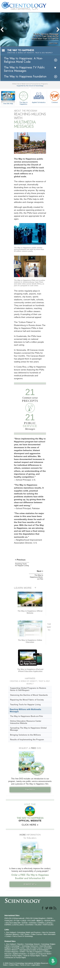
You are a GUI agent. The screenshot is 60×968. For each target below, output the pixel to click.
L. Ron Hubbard (10, 932)
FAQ (22, 934)
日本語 (23, 920)
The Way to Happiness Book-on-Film (26, 716)
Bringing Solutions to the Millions (25, 735)
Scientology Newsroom (30, 946)
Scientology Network (32, 944)
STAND (22, 952)
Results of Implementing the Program (27, 739)
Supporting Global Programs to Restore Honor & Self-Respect (28, 689)
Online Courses (36, 934)
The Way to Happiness (23, 103)
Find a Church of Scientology (23, 936)
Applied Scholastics (39, 102)
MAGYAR (17, 923)
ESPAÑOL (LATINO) (45, 923)
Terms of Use (25, 965)
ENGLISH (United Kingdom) (35, 918)
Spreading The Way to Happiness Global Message (28, 729)
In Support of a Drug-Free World (39, 954)
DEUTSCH (9, 923)
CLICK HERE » (30, 824)
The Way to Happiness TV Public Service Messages (24, 69)
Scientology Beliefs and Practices (29, 932)
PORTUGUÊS (48, 925)
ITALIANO (38, 925)
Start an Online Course (34, 948)
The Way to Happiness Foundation (25, 76)
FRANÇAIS (9, 920)
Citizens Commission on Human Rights (26, 956)
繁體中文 (40, 920)
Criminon (47, 952)
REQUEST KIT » (30, 884)
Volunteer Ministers (12, 934)
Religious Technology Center (15, 948)
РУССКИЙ (31, 920)
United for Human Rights (13, 955)
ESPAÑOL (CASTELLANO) (14, 925)
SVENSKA (32, 923)
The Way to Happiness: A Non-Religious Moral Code (23, 60)
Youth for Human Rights (31, 955)
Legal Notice (35, 965)
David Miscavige (45, 946)
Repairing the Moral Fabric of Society (27, 700)
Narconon (8, 954)
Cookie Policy (14, 965)
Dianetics (20, 944)
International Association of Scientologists (33, 950)
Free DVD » (30, 789)
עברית (16, 920)
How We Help (8, 104)
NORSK (25, 923)
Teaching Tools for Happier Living (25, 704)
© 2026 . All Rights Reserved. (26, 963)
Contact (8, 936)
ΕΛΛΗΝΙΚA (29, 925)
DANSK (49, 918)
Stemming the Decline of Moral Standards (29, 695)
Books (27, 934)
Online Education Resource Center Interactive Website (25, 722)
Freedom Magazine (11, 952)
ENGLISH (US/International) (14, 918)
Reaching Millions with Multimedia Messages (25, 710)
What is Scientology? (13, 946)
